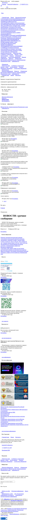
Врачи (12, 17)
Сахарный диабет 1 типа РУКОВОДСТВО (9, 42)
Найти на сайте (6, 491)
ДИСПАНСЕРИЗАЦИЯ (13, 46)
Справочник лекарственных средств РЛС (12, 423)
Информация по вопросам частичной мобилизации (11, 38)
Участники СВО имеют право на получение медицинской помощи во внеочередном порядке (13, 249)
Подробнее (14, 138)
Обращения (5, 64)
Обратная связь (17, 53)
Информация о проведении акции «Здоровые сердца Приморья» (13, 37)
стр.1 (5, 201)
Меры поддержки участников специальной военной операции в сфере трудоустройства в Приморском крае (11, 51)
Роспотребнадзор (5, 413)
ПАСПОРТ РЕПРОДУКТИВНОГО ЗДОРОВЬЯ (8, 45)
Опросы (11, 55)
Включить (5, 2)
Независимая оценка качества (12, 24)
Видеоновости (6, 101)
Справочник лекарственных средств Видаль (12, 419)
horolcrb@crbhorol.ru (12, 4)
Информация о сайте (7, 493)
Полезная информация (17, 491)
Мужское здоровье (12, 25)
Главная (4, 4)
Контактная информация (12, 20)
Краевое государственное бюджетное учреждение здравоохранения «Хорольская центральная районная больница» (14, 510)
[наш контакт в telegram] (2, 7)
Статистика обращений (14, 57)
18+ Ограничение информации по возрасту (12, 494)
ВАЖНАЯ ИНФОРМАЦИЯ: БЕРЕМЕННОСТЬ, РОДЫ (11, 41)
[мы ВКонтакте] (1, 7)
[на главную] (1, 62)
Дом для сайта (4, 515)
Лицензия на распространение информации (11, 496)
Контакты (18, 17)
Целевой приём (15, 35)
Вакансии (6, 21)
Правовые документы (9, 27)
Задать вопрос (13, 67)
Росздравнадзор (5, 415)
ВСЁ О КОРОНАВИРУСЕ (6, 34)
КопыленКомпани (14, 514)
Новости (11, 58)
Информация (5, 69)
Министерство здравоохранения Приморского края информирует (13, 60)
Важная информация (7, 71)
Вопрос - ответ (18, 54)
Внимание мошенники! (7, 247)
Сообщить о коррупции (7, 54)
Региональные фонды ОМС (8, 412)
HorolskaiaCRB (6, 450)
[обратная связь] (2, 62)
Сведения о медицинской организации (13, 18)
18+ (7, 7)
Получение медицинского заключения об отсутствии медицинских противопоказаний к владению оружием (13, 29)
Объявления (18, 58)
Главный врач (5, 17)
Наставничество (7, 53)
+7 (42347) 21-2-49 (7, 447)
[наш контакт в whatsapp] (3, 7)
